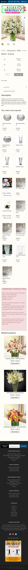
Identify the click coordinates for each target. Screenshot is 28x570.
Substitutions (14, 512)
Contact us (14, 507)
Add (4, 130)
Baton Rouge (6, 525)
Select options (15, 363)
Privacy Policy (17, 566)
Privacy (14, 511)
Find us (14, 460)
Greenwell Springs (8, 529)
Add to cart (18, 74)
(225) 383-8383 (14, 458)
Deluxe (19, 64)
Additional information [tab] (9, 91)
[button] (25, 18)
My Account (14, 515)
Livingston (22, 525)
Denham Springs (14, 525)
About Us (14, 506)
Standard (18, 58)
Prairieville (9, 526)
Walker (7, 528)
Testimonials (14, 514)
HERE (16, 538)
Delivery (14, 509)
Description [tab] (6, 87)
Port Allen (23, 526)
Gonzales (4, 526)
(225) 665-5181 (14, 484)
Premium (18, 69)
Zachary (15, 526)
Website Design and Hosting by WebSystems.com (18, 568)
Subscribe (23, 446)
